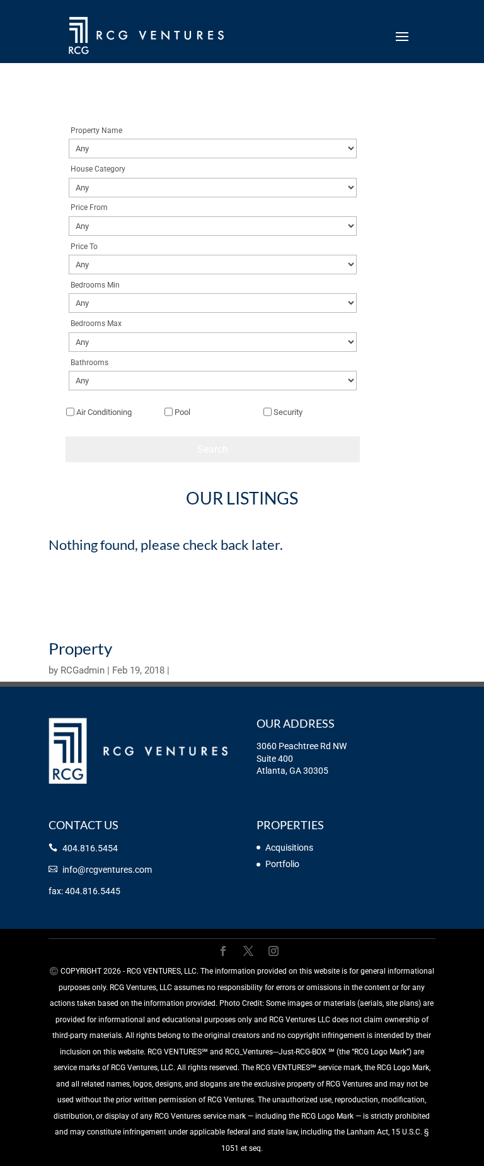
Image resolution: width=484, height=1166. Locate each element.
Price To (84, 246)
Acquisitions (289, 847)
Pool (182, 412)
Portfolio (282, 864)
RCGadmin (82, 670)
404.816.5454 (90, 848)
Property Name (96, 130)
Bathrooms (89, 362)
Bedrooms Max (96, 323)
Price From (89, 207)
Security (288, 412)
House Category (98, 169)
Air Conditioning (104, 412)
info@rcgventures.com (107, 870)
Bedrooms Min (95, 285)
